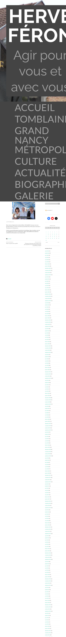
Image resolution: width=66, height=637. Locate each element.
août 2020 (47, 406)
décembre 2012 (48, 604)
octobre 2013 (47, 583)
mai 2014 (46, 568)
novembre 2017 (48, 477)
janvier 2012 (47, 628)
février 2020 (47, 419)
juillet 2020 (47, 408)
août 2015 (47, 535)
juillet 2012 (47, 615)
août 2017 (47, 483)
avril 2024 (47, 311)
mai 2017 (46, 490)
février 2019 (47, 445)
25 (50, 238)
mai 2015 (46, 542)
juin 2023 (46, 332)
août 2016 (47, 509)
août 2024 (47, 302)
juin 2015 (46, 539)
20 (54, 236)
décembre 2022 (48, 345)
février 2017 (47, 496)
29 (58, 238)
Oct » (58, 242)
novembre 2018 (48, 451)
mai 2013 (46, 593)
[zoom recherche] (59, 204)
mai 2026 (46, 257)
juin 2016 (46, 514)
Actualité (9, 238)
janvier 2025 (47, 291)
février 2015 (47, 548)
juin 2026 (46, 255)
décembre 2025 (48, 268)
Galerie (34, 195)
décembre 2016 (48, 501)
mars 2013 (47, 598)
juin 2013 (46, 591)
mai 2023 (46, 335)
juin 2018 (46, 462)
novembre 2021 (48, 373)
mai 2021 (46, 386)
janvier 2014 (47, 576)
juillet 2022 (47, 356)
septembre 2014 (48, 559)
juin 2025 (46, 281)
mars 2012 (47, 624)
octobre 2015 (47, 531)
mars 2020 (47, 417)
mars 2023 (47, 339)
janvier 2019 (47, 447)
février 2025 (47, 289)
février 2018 (47, 470)
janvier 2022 (47, 369)
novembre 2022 (48, 348)
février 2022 (47, 367)
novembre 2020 (48, 399)
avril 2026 (47, 259)
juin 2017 (46, 488)
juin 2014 (46, 565)
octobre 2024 (47, 298)
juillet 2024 (47, 304)
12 (52, 234)
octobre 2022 (47, 350)
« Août (47, 242)
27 (54, 238)
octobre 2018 (47, 453)
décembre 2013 (48, 578)
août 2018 (47, 458)
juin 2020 (46, 410)
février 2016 (47, 522)
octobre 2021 (47, 376)
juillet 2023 (47, 330)
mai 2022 (46, 360)
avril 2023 (47, 337)
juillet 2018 (47, 460)
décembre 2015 (48, 527)
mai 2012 (46, 619)
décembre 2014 (48, 552)
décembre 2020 (48, 397)
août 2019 (47, 432)
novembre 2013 (48, 580)
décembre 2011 (48, 630)
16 (46, 236)
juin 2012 (46, 617)
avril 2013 (47, 596)
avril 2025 (47, 285)
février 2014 (47, 574)
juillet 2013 (47, 589)
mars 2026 (47, 261)
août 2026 (47, 250)
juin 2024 (46, 307)
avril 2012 (47, 621)
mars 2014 (47, 572)
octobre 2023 (47, 324)
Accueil (35, 107)
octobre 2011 (47, 634)
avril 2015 (47, 544)
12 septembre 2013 (10, 221)
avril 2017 (47, 492)
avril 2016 (47, 518)
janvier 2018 (47, 473)
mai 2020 (46, 412)
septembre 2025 (48, 274)
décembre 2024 (48, 294)
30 (46, 240)
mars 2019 (47, 442)
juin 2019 (46, 436)
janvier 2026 (47, 266)
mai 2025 (46, 283)
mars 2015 (47, 546)
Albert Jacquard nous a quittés (12, 243)
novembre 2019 (48, 425)
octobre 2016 (47, 505)
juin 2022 (46, 358)
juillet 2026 (47, 253)
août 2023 (47, 328)
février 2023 (47, 341)
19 (52, 236)
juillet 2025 (47, 279)
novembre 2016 (48, 503)
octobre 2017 (47, 479)
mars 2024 (47, 313)
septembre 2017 (48, 481)
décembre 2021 (48, 371)
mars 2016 (47, 520)
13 (54, 234)
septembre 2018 (48, 455)
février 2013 (47, 600)
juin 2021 (46, 384)
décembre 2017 (48, 475)
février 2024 (47, 315)
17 (48, 236)
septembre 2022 (48, 352)
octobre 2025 (47, 272)
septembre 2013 (48, 585)
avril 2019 (47, 440)
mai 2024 (46, 309)
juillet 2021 (47, 382)
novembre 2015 (48, 529)
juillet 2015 (47, 537)
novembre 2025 (48, 270)
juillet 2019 (47, 434)
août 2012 (47, 613)
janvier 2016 (47, 524)
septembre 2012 (48, 611)
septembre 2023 (48, 326)
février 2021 (47, 393)
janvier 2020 (47, 421)
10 (48, 234)
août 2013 (47, 587)
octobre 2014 (47, 557)
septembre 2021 (48, 378)
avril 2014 (47, 570)
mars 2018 (47, 468)
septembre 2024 (48, 300)
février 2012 (47, 626)
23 (46, 238)
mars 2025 (47, 287)
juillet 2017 (47, 486)
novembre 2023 (48, 322)
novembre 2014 (48, 555)
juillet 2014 (47, 563)
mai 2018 (46, 464)
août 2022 (47, 354)
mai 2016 (46, 516)
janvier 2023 (47, 343)
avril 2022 (47, 363)
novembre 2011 (48, 632)
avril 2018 (47, 466)
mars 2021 (47, 391)
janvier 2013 (47, 602)
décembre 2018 (48, 449)
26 (52, 238)
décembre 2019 (48, 423)
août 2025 (47, 276)
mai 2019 (46, 438)
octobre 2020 (47, 401)
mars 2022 (47, 365)
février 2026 (47, 263)
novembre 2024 (48, 296)
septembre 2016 (48, 507)
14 (56, 234)
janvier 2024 (47, 317)
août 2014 (47, 561)
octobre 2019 (47, 427)
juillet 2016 (47, 511)
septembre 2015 (48, 533)
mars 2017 (47, 494)
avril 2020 (47, 414)
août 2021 (47, 380)
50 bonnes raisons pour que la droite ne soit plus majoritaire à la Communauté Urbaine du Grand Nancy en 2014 (32, 244)
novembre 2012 (48, 606)
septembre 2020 (48, 404)
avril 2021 (47, 388)
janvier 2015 (47, 550)
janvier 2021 (47, 395)
